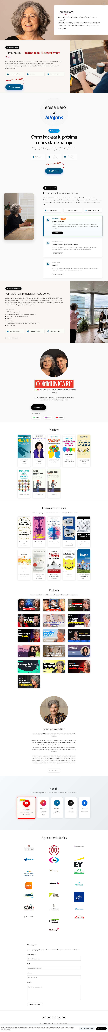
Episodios (38, 407)
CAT (104, 3)
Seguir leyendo (54, 770)
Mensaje (29, 982)
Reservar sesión (57, 232)
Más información (13, 338)
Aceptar (101, 1028)
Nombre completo (31, 954)
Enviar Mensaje (35, 1004)
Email (28, 964)
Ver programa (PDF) (58, 253)
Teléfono (29, 973)
